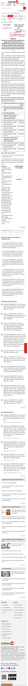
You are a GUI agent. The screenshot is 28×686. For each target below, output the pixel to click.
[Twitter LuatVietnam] (12, 668)
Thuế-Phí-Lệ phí (16, 438)
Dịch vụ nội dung (18, 615)
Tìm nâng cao (22, 10)
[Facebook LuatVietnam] (2, 668)
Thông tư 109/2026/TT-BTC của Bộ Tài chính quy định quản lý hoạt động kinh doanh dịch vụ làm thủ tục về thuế (13, 401)
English (21, 3)
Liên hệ (4, 612)
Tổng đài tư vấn (18, 617)
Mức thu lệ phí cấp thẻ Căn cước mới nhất (11, 550)
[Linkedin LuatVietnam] (14, 668)
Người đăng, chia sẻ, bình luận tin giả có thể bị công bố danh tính (18, 573)
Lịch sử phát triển (6, 607)
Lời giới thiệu (5, 605)
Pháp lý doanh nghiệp (19, 610)
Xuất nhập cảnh (12, 450)
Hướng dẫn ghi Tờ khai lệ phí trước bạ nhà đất (12, 554)
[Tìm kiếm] (24, 8)
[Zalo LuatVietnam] (4, 668)
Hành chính (18, 472)
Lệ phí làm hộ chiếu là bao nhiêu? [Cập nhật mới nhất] (14, 557)
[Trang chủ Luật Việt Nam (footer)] (13, 643)
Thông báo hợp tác (6, 637)
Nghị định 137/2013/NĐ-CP (17, 230)
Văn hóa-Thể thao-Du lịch (16, 422)
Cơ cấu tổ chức (7, 422)
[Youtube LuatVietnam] (7, 668)
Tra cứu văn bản (18, 605)
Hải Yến (23, 227)
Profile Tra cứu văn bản (7, 610)
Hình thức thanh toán (6, 626)
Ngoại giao (6, 450)
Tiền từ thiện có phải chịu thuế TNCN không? (12, 490)
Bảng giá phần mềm (6, 623)
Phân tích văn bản (19, 607)
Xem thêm (23, 407)
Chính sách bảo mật (6, 631)
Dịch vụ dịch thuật (18, 612)
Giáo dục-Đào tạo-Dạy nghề (10, 472)
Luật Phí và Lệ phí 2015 (7, 232)
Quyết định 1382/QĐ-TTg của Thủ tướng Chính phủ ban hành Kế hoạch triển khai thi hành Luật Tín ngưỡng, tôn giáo (14, 456)
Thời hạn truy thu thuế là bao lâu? (9, 482)
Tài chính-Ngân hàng (8, 438)
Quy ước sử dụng (6, 628)
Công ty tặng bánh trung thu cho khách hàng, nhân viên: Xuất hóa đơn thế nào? (18, 512)
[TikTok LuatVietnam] (9, 668)
